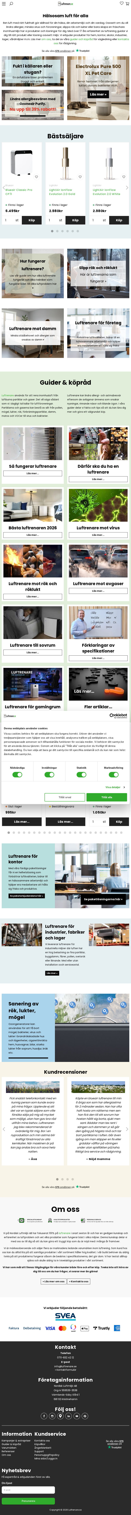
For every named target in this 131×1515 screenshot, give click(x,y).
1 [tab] (52, 231)
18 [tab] (95, 832)
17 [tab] (90, 832)
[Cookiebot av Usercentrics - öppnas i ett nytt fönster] (112, 716)
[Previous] (4, 188)
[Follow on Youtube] (77, 1416)
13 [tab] (70, 832)
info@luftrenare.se (65, 1366)
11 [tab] (60, 832)
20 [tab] (106, 832)
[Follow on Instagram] (52, 1416)
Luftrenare (8, 395)
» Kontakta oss (78, 1281)
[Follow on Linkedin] (69, 1416)
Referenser (8, 1451)
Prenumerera (28, 1501)
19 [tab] (101, 832)
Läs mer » (98, 94)
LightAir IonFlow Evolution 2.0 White (106, 192)
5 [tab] (72, 231)
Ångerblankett (42, 1447)
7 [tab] (39, 832)
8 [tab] (44, 832)
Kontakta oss (42, 1440)
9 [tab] (49, 832)
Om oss (6, 1455)
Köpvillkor (39, 1444)
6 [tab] (78, 231)
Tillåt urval (65, 797)
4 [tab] (67, 231)
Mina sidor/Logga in (45, 1458)
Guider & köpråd (11, 1444)
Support (39, 1451)
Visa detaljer (113, 787)
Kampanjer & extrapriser (16, 1440)
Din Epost (7, 1483)
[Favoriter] (119, 4)
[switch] (49, 774)
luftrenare (64, 1233)
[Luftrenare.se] (65, 4)
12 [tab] (65, 832)
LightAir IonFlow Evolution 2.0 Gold (62, 192)
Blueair (9, 185)
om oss (46, 39)
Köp (32, 220)
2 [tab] (57, 231)
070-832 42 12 (65, 1357)
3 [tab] (62, 231)
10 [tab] (55, 832)
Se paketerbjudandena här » (26, 895)
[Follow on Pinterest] (85, 1416)
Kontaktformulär (66, 1370)
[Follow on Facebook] (44, 1416)
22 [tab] (116, 832)
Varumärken (9, 1447)
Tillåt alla (106, 797)
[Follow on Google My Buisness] (60, 1416)
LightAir (53, 185)
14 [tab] (75, 832)
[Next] (127, 188)
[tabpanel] (22, 183)
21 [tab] (111, 832)
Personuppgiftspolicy (46, 1455)
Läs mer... (33, 473)
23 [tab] (121, 832)
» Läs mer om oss (53, 1281)
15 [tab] (80, 832)
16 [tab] (85, 832)
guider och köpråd (81, 39)
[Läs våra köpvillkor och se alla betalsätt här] (65, 1323)
